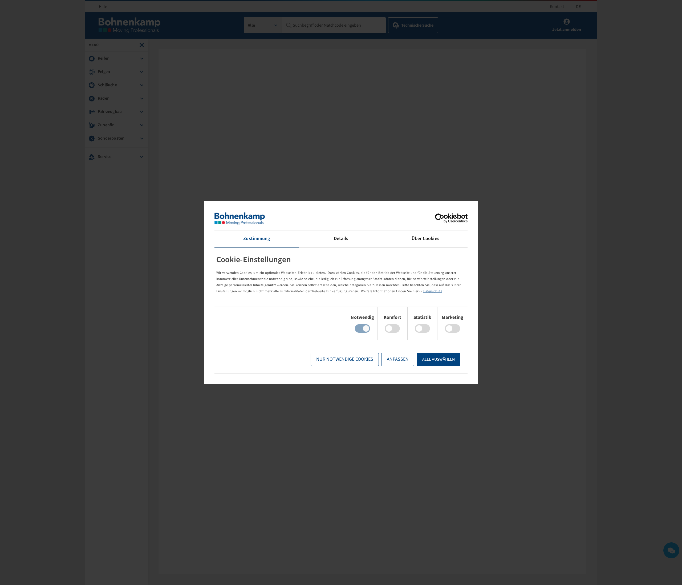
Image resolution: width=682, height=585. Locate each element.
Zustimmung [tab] (256, 238)
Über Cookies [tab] (425, 238)
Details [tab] (341, 238)
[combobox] (263, 25)
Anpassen (398, 359)
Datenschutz (432, 291)
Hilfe (103, 7)
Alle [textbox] (251, 25)
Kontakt (557, 7)
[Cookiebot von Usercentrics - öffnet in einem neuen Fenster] (444, 218)
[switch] (392, 328)
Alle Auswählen (438, 359)
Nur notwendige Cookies (344, 359)
